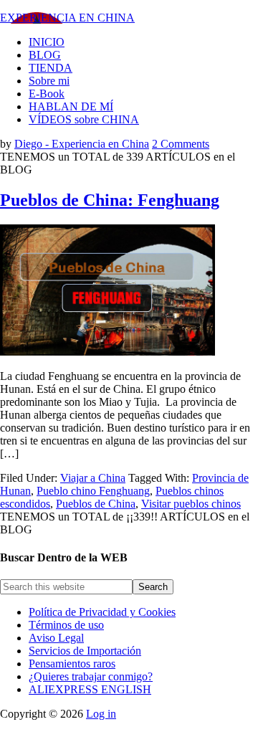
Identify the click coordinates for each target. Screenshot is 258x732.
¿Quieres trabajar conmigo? (91, 676)
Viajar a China (92, 478)
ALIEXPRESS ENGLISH (90, 689)
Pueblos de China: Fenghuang (109, 200)
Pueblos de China (95, 504)
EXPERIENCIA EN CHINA (67, 17)
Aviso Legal (56, 638)
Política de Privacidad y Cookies (102, 612)
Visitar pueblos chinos (191, 504)
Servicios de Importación (85, 651)
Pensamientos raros (72, 663)
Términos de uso (66, 625)
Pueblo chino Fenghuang (93, 491)
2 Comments (180, 144)
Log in (101, 714)
